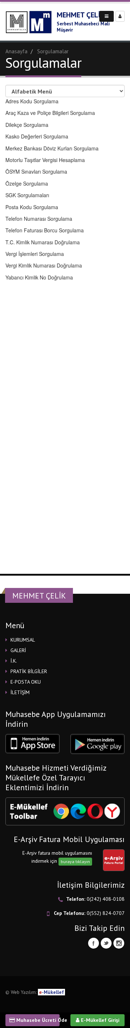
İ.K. (13, 661)
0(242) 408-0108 (106, 899)
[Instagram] (118, 943)
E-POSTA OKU (25, 682)
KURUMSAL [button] (22, 640)
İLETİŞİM (20, 692)
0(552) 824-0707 (106, 913)
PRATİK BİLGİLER (28, 671)
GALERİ (18, 650)
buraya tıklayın (75, 861)
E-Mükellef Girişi (99, 1020)
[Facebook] (93, 943)
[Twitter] (106, 943)
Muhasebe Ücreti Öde (37, 1020)
